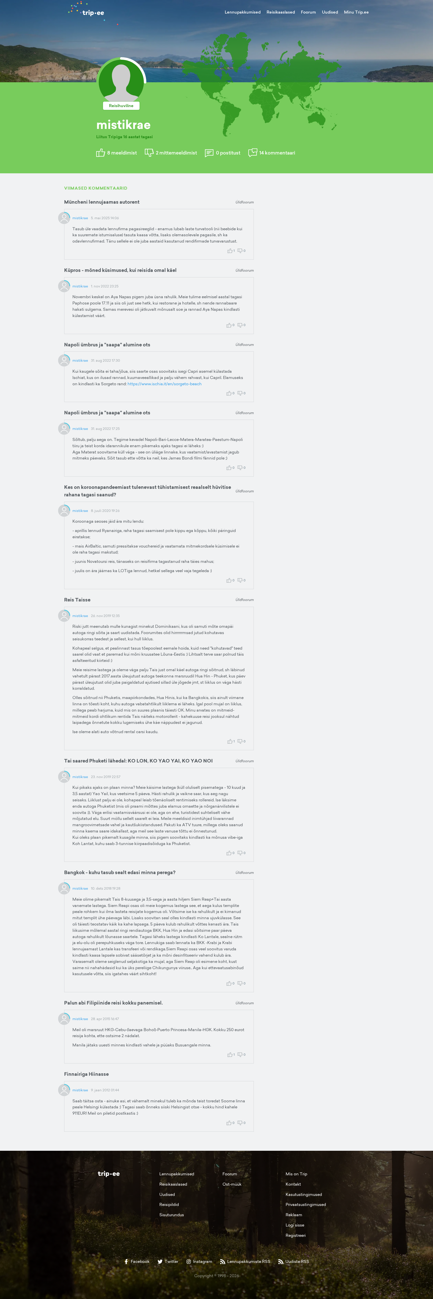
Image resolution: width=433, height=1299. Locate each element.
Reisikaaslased (281, 12)
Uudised (330, 12)
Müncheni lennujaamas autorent (102, 201)
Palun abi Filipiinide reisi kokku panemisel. (113, 1002)
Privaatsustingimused (306, 1204)
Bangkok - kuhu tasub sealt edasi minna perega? (119, 872)
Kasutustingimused (304, 1194)
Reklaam (294, 1214)
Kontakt (293, 1184)
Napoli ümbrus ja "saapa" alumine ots (107, 344)
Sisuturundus (171, 1214)
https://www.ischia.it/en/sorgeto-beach (165, 384)
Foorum (308, 12)
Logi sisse (295, 1225)
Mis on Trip (296, 1174)
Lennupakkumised (243, 12)
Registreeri (296, 1235)
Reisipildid (169, 1204)
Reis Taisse (77, 599)
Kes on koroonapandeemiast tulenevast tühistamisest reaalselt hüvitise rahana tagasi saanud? (147, 491)
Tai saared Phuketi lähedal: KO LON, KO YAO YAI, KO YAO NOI (138, 760)
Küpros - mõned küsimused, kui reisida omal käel (120, 270)
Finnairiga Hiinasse (86, 1074)
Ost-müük (232, 1184)
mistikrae (80, 217)
